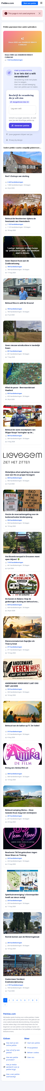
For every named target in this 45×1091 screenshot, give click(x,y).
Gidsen (6, 1038)
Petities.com (7, 3)
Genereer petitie (22, 125)
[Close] (39, 13)
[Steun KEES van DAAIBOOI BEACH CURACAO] (22, 47)
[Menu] (41, 3)
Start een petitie (30, 3)
